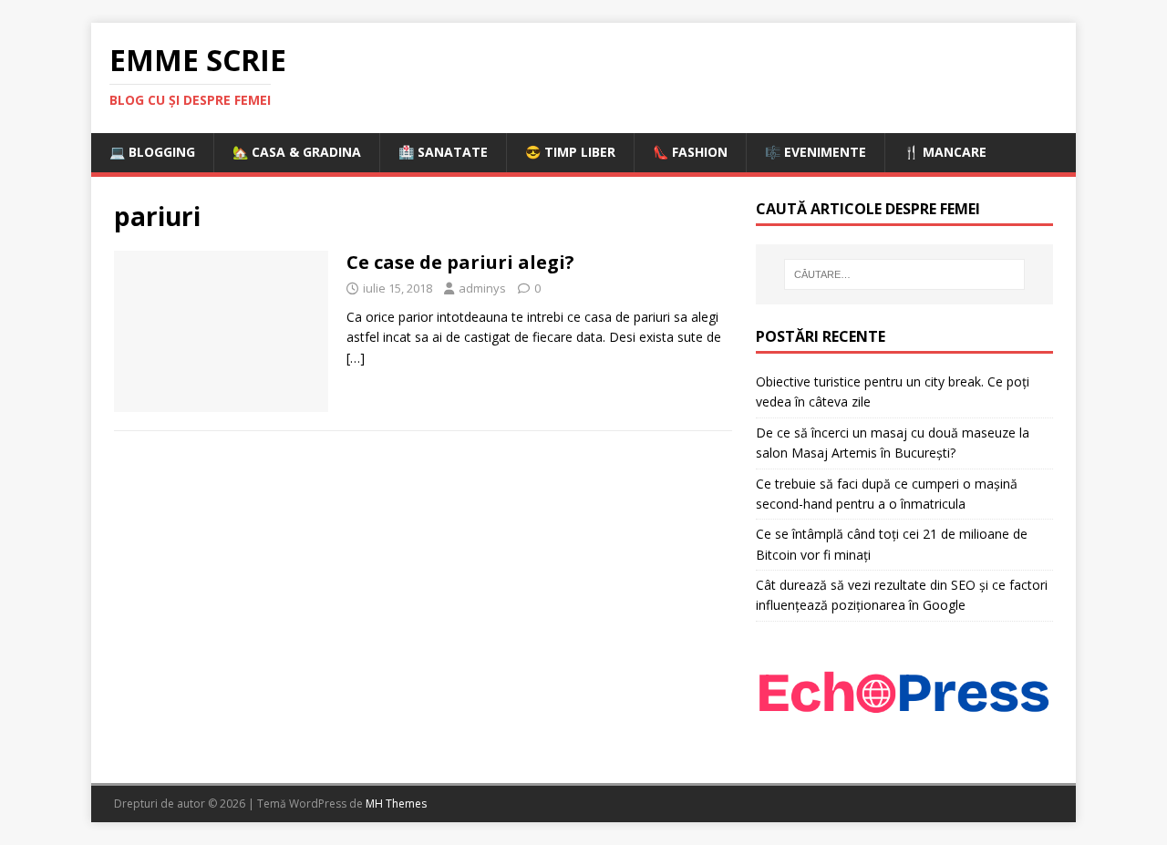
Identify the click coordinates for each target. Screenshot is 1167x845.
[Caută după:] (904, 274)
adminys (482, 288)
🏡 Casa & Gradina (296, 151)
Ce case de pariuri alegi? (460, 262)
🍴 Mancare (945, 151)
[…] (355, 357)
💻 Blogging (152, 151)
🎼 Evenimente (815, 151)
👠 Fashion (690, 151)
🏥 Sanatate (443, 151)
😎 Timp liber (570, 151)
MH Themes (396, 803)
